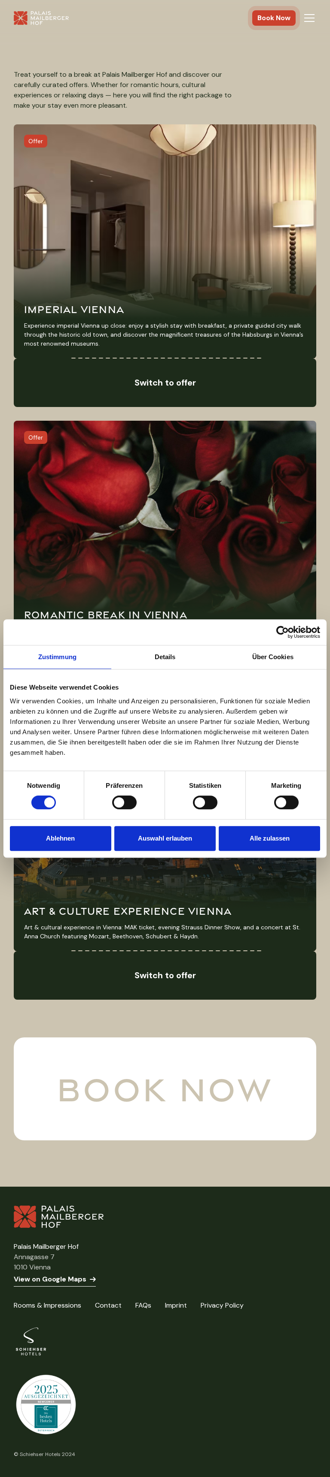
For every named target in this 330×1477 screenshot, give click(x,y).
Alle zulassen (270, 838)
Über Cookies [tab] (272, 656)
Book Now (273, 17)
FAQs (143, 1305)
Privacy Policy (222, 1305)
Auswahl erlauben (165, 838)
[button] (309, 18)
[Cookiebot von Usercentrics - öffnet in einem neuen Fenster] (282, 632)
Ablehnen (60, 838)
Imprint (176, 1305)
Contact (108, 1305)
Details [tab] (165, 656)
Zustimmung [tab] (57, 656)
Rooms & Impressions (47, 1305)
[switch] (124, 802)
